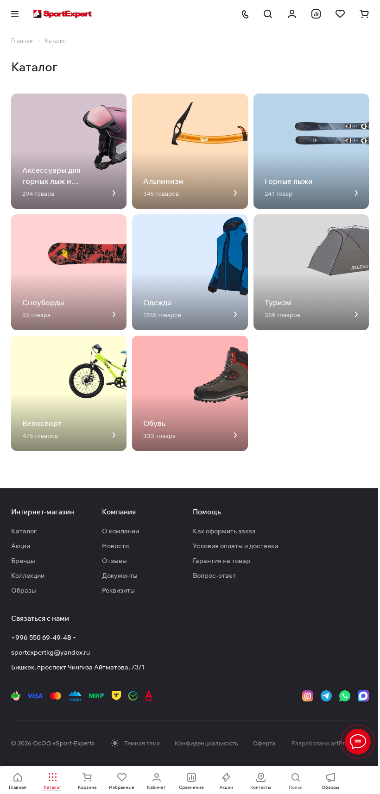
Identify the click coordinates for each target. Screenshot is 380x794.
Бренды (23, 560)
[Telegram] (326, 695)
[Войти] (292, 14)
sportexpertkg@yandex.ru (50, 652)
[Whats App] (344, 695)
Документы (120, 575)
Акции (20, 546)
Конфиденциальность (206, 743)
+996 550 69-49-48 (41, 637)
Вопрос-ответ (214, 575)
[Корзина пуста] (364, 14)
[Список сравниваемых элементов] (316, 14)
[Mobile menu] (15, 14)
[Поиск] (267, 14)
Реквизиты (118, 590)
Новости (115, 546)
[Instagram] (307, 695)
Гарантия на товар (221, 560)
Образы (23, 590)
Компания (119, 511)
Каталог (24, 531)
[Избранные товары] (340, 14)
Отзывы (114, 560)
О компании (120, 531)
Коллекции (27, 575)
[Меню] (358, 742)
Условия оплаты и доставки (235, 546)
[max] (363, 695)
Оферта (264, 743)
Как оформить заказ (224, 531)
